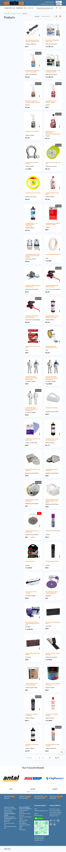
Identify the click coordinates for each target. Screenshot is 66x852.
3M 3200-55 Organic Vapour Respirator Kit (32, 286)
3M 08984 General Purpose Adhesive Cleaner (52, 224)
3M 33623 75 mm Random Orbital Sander (51, 286)
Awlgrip (33, 789)
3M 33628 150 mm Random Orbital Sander (32, 316)
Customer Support (40, 805)
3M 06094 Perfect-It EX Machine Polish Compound (31, 225)
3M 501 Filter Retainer (51, 407)
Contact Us (30, 8)
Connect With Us (55, 805)
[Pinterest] (58, 820)
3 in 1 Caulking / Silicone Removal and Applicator (32, 41)
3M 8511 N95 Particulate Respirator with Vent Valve (52, 501)
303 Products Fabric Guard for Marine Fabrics (53, 71)
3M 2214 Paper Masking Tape (52, 254)
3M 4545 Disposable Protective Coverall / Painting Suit (31, 409)
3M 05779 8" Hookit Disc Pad (32, 193)
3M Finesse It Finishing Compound (31, 715)
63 (49, 757)
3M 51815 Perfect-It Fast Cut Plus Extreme (52, 439)
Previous (29, 757)
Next (56, 757)
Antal (11, 789)
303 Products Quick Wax (32, 131)
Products (9, 17)
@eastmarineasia (38, 815)
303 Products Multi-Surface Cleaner (51, 101)
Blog (25, 8)
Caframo (55, 789)
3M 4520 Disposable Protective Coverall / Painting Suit (31, 378)
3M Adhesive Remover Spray (53, 530)
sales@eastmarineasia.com (47, 4)
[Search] (51, 8)
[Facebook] (54, 820)
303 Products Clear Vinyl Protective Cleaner (32, 71)
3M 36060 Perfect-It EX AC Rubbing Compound (52, 316)
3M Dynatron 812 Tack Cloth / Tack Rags (31, 684)
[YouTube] (54, 824)
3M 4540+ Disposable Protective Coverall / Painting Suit (51, 378)
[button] (61, 752)
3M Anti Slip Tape (30, 561)
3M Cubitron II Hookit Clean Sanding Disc (51, 592)
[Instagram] (51, 824)
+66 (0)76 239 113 (38, 840)
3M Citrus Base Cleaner (51, 561)
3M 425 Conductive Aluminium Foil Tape (51, 347)
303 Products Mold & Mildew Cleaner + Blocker (32, 101)
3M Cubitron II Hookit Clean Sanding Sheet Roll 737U (32, 623)
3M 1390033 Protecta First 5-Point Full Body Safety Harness (32, 256)
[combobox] (45, 8)
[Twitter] (51, 820)
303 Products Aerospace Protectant (52, 41)
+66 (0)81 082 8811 (49, 2)
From (49, 46)
